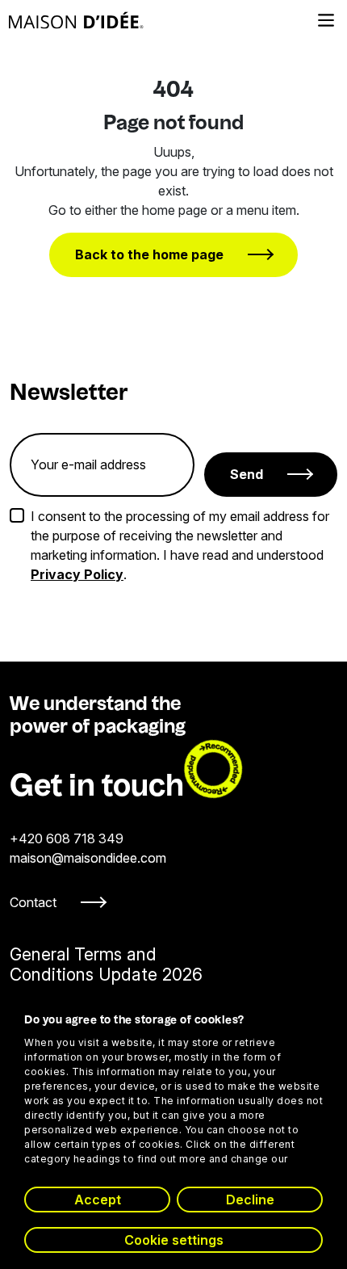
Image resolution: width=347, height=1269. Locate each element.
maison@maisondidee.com (88, 858)
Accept (97, 1199)
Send (246, 474)
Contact (33, 902)
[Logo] (76, 20)
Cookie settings (174, 1240)
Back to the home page (149, 254)
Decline (250, 1199)
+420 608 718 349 (66, 838)
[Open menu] (326, 20)
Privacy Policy (77, 574)
